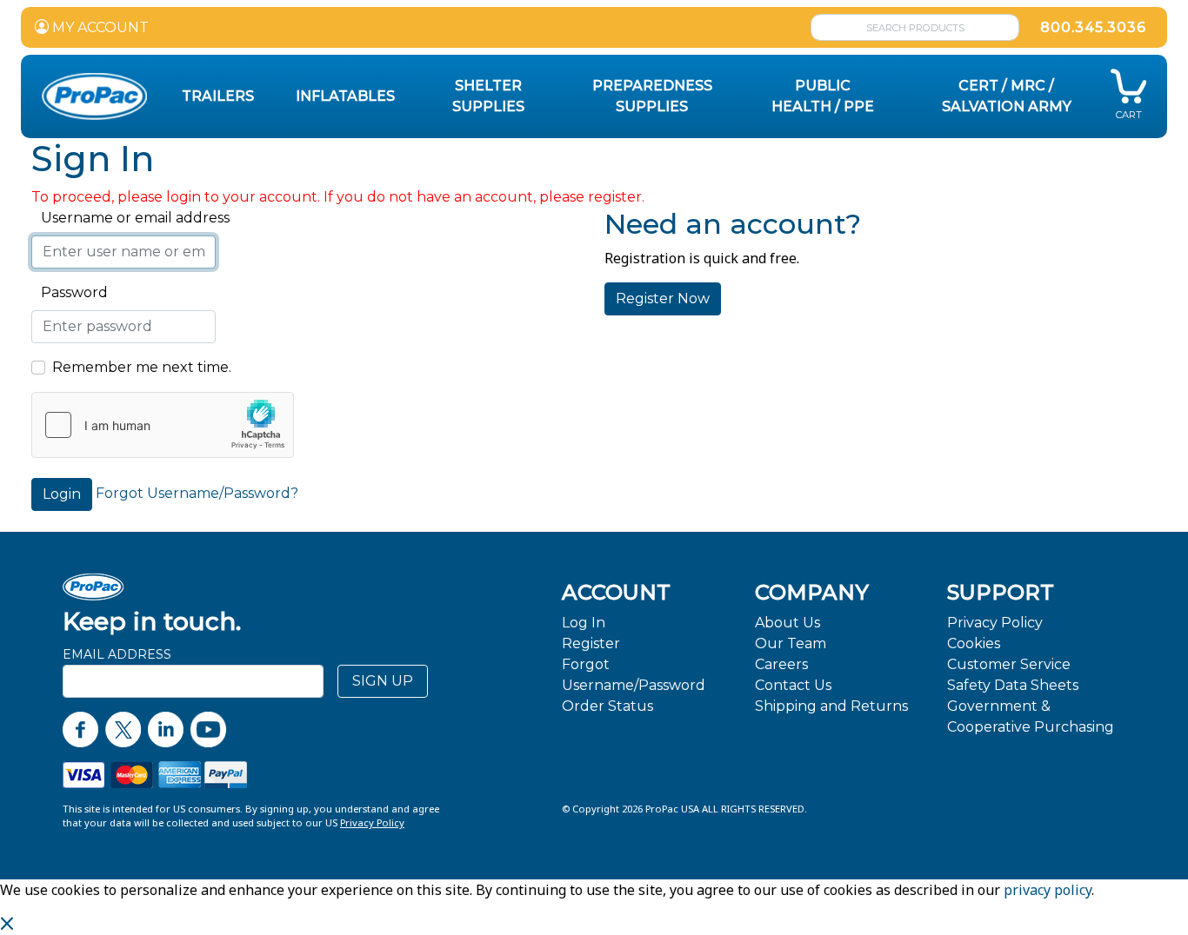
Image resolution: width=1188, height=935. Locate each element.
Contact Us (793, 685)
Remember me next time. (141, 367)
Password (69, 292)
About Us (787, 622)
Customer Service (1009, 664)
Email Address (117, 654)
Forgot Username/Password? (197, 493)
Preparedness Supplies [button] (652, 96)
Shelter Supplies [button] (488, 96)
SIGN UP (382, 681)
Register (591, 643)
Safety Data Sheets (1012, 685)
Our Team (790, 643)
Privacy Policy (995, 622)
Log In (583, 622)
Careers (781, 664)
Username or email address (130, 217)
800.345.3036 (1093, 27)
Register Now (663, 298)
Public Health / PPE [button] (822, 96)
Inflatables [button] (345, 96)
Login (62, 494)
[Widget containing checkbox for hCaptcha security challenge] (162, 425)
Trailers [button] (218, 96)
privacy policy (1047, 889)
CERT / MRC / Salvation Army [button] (1006, 96)
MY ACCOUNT (99, 27)
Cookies (973, 643)
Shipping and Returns (831, 706)
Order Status (607, 706)
